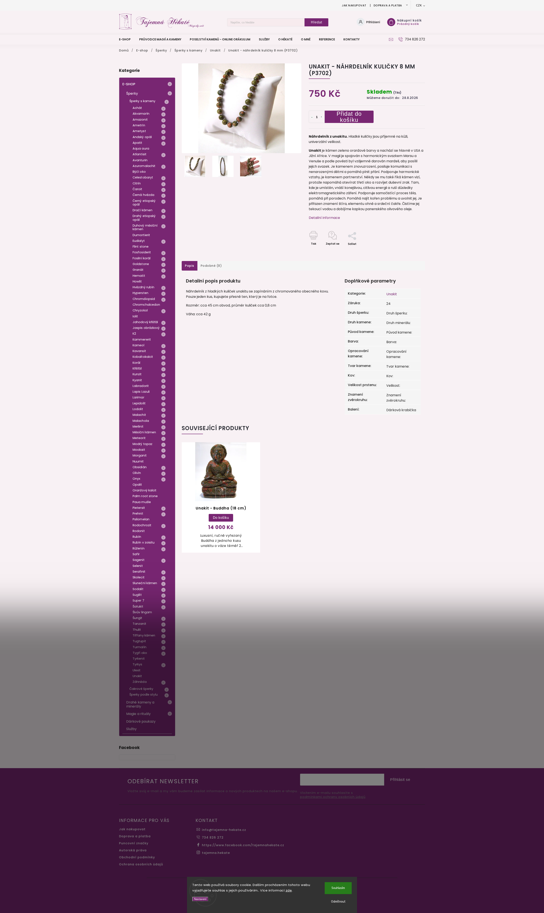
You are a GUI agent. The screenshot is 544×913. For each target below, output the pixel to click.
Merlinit (138, 426)
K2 (134, 333)
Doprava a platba (388, 5)
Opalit (137, 484)
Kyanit (137, 380)
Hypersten (140, 293)
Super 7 (138, 600)
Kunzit (137, 374)
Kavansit (139, 351)
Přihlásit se (400, 779)
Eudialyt (139, 241)
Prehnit (138, 513)
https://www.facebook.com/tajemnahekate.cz (243, 845)
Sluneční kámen (145, 583)
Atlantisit (139, 154)
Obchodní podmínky (137, 857)
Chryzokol (140, 310)
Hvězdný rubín (143, 287)
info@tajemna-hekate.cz (224, 830)
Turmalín (139, 647)
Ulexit (137, 670)
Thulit (137, 630)
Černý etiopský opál (144, 203)
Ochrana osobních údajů (141, 864)
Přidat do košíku (349, 117)
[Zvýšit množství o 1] (321, 117)
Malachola (141, 421)
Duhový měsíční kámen (145, 227)
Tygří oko (140, 653)
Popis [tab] (189, 266)
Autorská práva (133, 850)
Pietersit (139, 508)
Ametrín (139, 125)
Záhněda (140, 682)
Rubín (137, 537)
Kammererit (142, 339)
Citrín (137, 183)
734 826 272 (213, 837)
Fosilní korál (141, 258)
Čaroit (137, 189)
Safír (136, 554)
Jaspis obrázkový (146, 328)
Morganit (140, 455)
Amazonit (140, 119)
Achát (137, 108)
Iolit (135, 316)
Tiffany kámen (144, 635)
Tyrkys (137, 664)
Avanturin (140, 160)
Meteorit (139, 438)
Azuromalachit (144, 166)
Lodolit (138, 409)
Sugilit (137, 595)
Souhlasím (338, 888)
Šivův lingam (142, 612)
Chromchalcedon (146, 304)
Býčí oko (139, 172)
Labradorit (141, 386)
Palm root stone (145, 496)
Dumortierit (141, 235)
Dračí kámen (142, 210)
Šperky (132, 93)
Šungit (137, 618)
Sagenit (138, 560)
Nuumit (138, 461)
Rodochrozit (142, 525)
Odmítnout (338, 901)
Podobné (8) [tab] (211, 266)
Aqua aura (141, 148)
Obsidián (140, 467)
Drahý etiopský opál (144, 218)
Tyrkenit (139, 658)
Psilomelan (141, 519)
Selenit (138, 566)
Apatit (137, 143)
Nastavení (200, 899)
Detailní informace (324, 217)
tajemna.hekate (216, 853)
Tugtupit (139, 641)
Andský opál (142, 137)
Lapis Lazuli (141, 391)
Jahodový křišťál (145, 322)
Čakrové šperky (141, 689)
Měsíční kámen (144, 432)
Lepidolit (139, 403)
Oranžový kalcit (145, 490)
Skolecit (138, 577)
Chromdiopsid (144, 299)
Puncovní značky (133, 843)
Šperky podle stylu (143, 694)
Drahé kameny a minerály (140, 704)
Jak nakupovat (354, 5)
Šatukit (138, 606)
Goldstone (141, 264)
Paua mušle (142, 502)
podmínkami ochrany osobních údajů (333, 797)
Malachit (139, 415)
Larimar (138, 397)
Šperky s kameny (142, 101)
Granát (138, 270)
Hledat (316, 22)
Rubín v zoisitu (144, 542)
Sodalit (138, 589)
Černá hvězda (143, 195)
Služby (131, 728)
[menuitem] (127, 39)
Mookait (139, 450)
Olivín (137, 473)
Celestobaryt (143, 177)
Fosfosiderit (142, 252)
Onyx (136, 478)
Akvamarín (141, 113)
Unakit (137, 676)
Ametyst (139, 131)
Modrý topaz (142, 444)
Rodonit (139, 531)
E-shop (128, 84)
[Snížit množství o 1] (312, 117)
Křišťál (137, 368)
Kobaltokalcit (143, 357)
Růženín (138, 548)
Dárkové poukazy (141, 721)
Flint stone (141, 246)
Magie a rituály (138, 713)
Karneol (138, 345)
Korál (136, 363)
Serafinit (139, 571)
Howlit (137, 281)
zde (289, 890)
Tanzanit (139, 624)
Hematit (139, 276)
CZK (419, 5)
